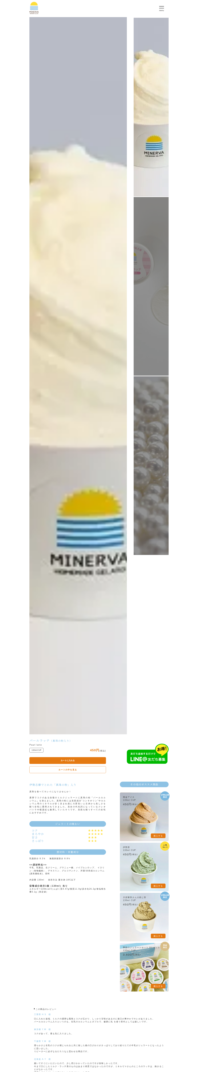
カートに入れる (68, 760)
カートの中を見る (67, 770)
